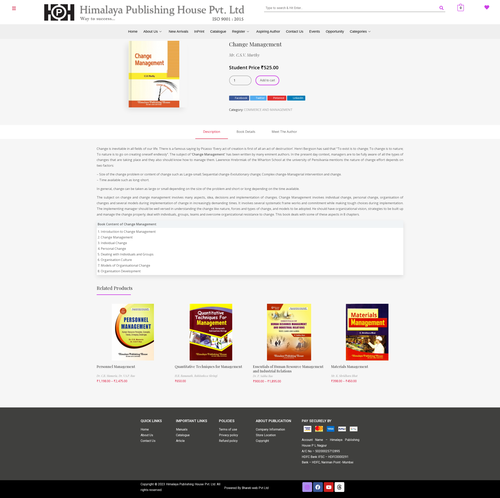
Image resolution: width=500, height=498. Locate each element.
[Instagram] (307, 487)
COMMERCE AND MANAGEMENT (268, 110)
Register (238, 31)
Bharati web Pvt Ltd (255, 488)
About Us (150, 31)
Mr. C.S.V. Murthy (244, 55)
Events (314, 31)
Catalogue (218, 31)
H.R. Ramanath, (184, 376)
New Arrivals (178, 31)
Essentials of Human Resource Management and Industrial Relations (288, 368)
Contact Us (294, 31)
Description (211, 131)
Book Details (246, 131)
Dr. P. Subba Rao (263, 376)
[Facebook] (318, 487)
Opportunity (335, 31)
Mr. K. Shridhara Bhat (344, 376)
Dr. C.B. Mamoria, (108, 376)
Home (133, 31)
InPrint (199, 31)
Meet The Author (284, 131)
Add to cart (267, 80)
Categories (358, 31)
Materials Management (349, 366)
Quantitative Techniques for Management (208, 366)
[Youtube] (329, 487)
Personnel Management (116, 366)
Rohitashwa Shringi (205, 376)
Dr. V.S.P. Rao (127, 376)
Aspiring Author (268, 31)
